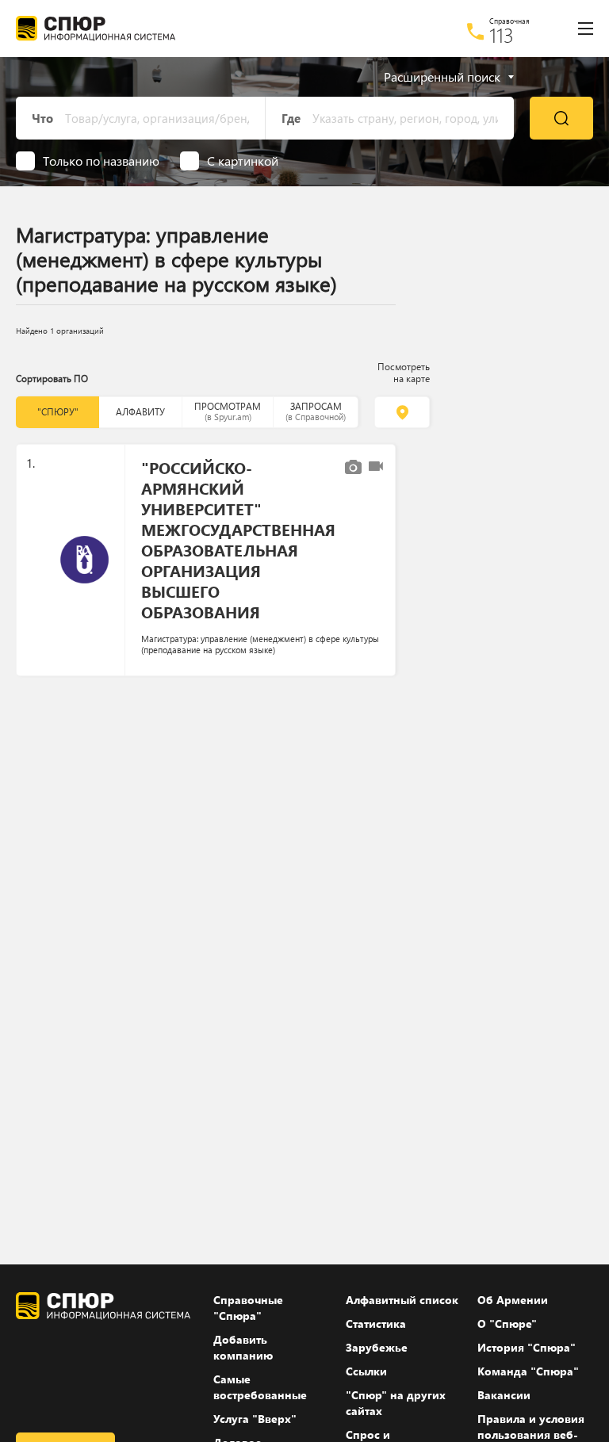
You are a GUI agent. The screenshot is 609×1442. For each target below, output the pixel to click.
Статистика (376, 1323)
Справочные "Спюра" (248, 1307)
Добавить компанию (243, 1347)
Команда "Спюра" (528, 1371)
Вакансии (503, 1394)
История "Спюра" (526, 1347)
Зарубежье (377, 1347)
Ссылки (366, 1371)
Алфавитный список (402, 1299)
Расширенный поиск (442, 77)
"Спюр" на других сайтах (396, 1402)
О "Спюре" (507, 1323)
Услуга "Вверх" (255, 1418)
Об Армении (512, 1299)
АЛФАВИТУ (140, 412)
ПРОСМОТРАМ (227, 411)
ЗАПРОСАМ (315, 411)
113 (501, 35)
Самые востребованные (260, 1386)
